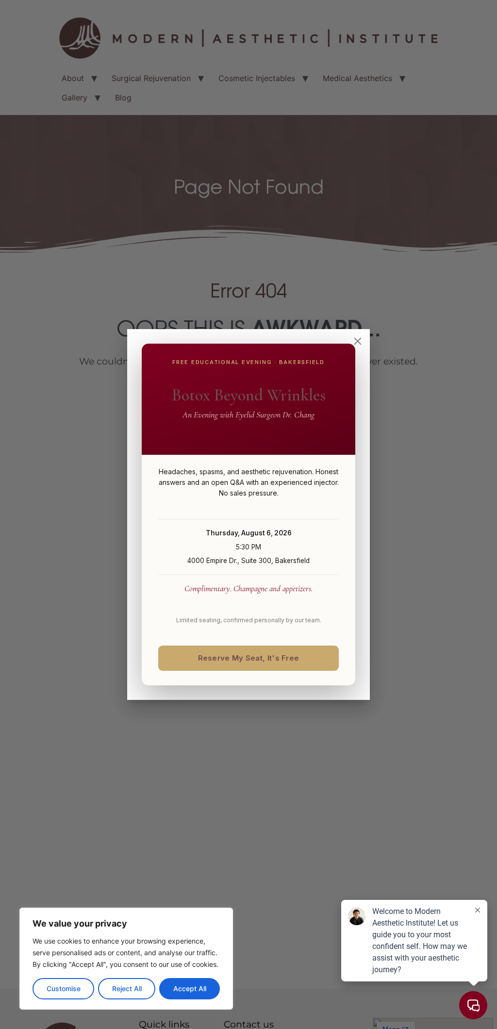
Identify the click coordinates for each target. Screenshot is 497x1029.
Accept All (189, 988)
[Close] (357, 341)
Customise (64, 988)
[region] (126, 959)
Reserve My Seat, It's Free (248, 658)
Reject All (127, 988)
